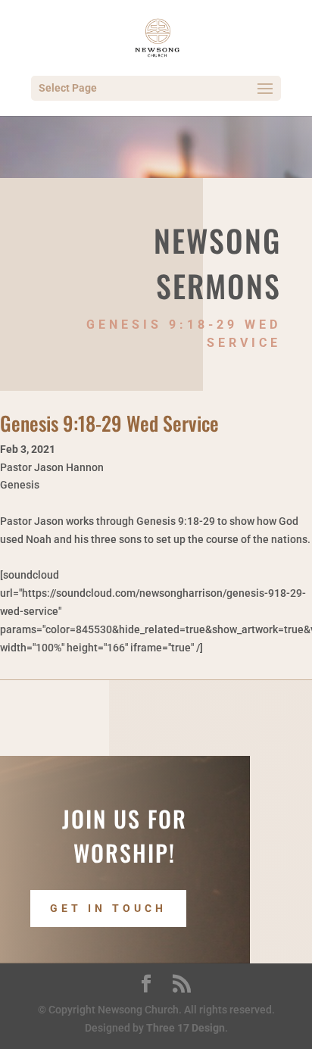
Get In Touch (108, 908)
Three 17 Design (185, 1028)
